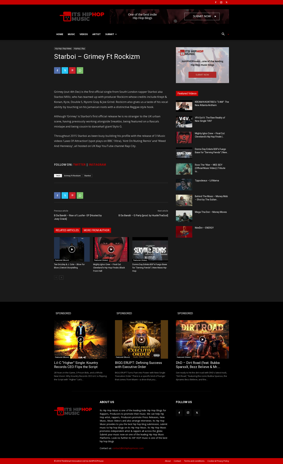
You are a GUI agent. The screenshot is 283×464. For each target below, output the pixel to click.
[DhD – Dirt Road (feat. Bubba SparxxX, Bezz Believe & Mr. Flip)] (202, 339)
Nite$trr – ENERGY (204, 227)
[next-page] (61, 277)
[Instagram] (221, 2)
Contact (177, 461)
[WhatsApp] (80, 70)
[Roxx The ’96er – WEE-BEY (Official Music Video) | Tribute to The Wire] (184, 169)
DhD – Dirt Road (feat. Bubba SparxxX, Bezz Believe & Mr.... (198, 365)
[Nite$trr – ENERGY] (184, 232)
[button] (224, 34)
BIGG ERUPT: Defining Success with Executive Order (138, 365)
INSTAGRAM (97, 164)
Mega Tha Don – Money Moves (211, 212)
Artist (96, 34)
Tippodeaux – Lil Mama (207, 180)
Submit (109, 34)
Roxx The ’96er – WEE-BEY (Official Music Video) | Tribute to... (210, 168)
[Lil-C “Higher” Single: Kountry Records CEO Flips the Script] (80, 339)
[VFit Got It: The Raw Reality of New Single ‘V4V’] (184, 121)
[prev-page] (56, 277)
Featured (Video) (101, 260)
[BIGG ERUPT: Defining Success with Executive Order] (141, 339)
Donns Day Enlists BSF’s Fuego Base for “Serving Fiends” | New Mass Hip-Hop (149, 267)
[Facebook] (215, 2)
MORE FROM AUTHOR (96, 230)
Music (71, 34)
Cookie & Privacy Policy (218, 461)
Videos (84, 34)
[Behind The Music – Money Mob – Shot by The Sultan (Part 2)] (184, 200)
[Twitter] (226, 2)
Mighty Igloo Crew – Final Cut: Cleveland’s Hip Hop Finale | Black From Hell (109, 267)
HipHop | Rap (79, 48)
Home (59, 34)
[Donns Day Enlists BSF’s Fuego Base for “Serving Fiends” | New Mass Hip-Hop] (150, 249)
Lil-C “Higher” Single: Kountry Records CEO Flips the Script (76, 365)
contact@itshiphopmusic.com (128, 448)
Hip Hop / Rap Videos (63, 48)
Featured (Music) (62, 260)
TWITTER (79, 164)
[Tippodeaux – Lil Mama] (184, 184)
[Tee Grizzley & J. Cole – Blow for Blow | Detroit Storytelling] (72, 249)
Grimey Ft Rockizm (72, 175)
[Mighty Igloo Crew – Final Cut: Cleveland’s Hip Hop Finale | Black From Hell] (111, 249)
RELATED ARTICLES (67, 230)
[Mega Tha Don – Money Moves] (184, 216)
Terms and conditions (194, 461)
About (168, 461)
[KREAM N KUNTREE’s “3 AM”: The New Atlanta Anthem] (184, 106)
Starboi (87, 175)
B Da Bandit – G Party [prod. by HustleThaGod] (143, 215)
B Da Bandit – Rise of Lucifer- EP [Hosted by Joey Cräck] (78, 217)
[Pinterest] (72, 70)
